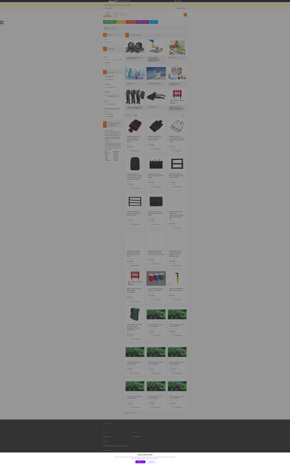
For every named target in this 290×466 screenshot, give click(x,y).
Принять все (140, 461)
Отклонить (151, 461)
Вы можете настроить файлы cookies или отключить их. (144, 458)
